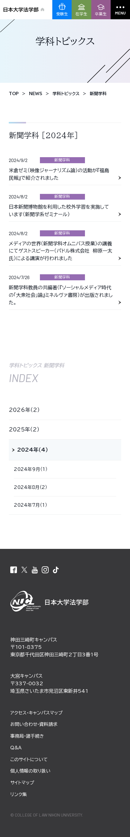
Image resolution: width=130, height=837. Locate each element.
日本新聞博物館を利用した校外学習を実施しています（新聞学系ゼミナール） (59, 210)
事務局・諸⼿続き (27, 736)
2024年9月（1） (30, 469)
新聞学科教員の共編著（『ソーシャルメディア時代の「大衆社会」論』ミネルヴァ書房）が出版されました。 (61, 295)
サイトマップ (22, 782)
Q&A (15, 747)
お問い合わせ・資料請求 (33, 724)
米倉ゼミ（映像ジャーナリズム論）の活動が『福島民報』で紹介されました (59, 174)
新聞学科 (62, 160)
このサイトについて (28, 759)
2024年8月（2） (30, 487)
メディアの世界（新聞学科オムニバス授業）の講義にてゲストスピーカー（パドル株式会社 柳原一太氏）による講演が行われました (60, 251)
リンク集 (18, 794)
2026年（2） (24, 409)
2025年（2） (24, 429)
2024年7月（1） (30, 505)
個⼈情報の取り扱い (30, 771)
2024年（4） (32, 449)
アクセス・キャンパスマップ (36, 713)
